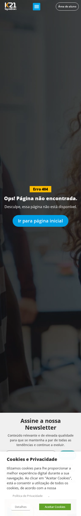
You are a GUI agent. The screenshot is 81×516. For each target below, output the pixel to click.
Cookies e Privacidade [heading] (32, 459)
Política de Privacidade (28, 496)
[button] (36, 6)
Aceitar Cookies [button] (55, 507)
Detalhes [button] (21, 507)
